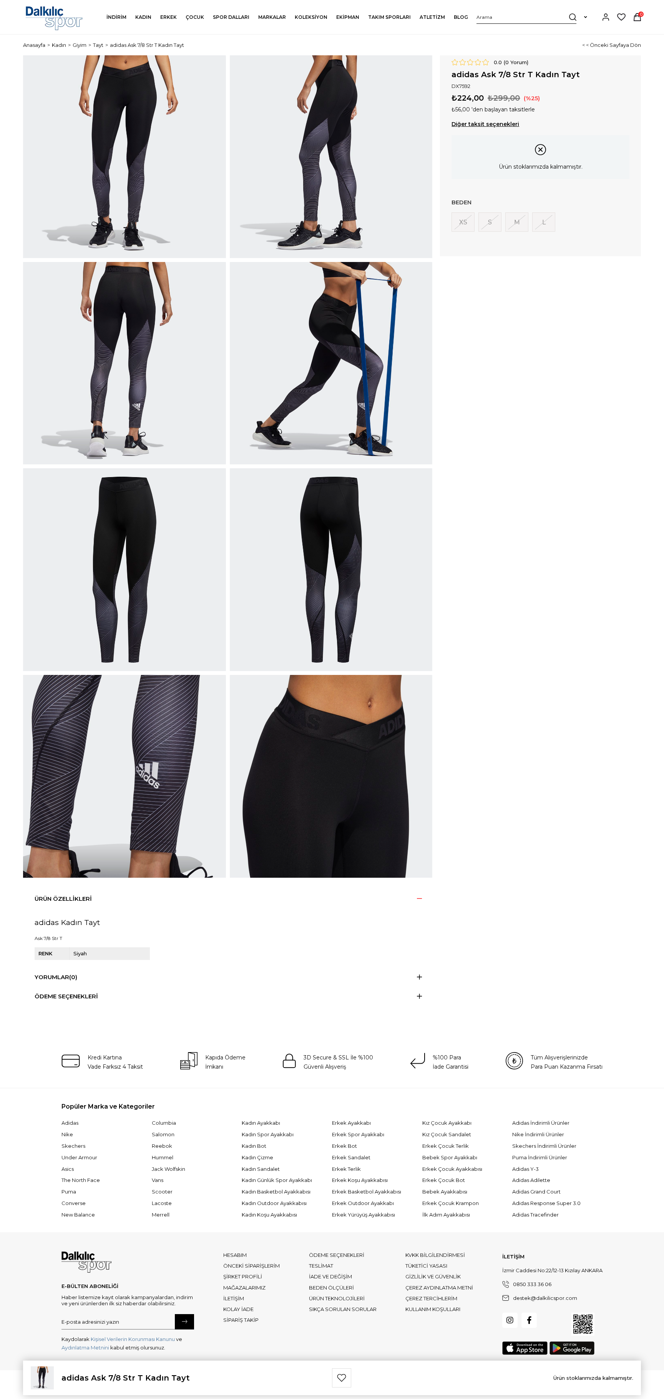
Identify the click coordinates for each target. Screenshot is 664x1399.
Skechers (73, 1146)
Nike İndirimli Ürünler (538, 1134)
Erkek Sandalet (351, 1157)
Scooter (162, 1191)
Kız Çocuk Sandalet (446, 1134)
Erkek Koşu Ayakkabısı (360, 1180)
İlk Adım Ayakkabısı (446, 1215)
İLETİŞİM (233, 1298)
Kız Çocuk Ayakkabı (446, 1123)
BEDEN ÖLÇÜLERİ (331, 1288)
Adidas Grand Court (536, 1191)
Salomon (163, 1134)
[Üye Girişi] (606, 17)
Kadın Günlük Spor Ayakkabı (277, 1180)
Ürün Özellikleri (63, 898)
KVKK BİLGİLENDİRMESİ (435, 1255)
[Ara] (572, 16)
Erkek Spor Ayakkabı (358, 1134)
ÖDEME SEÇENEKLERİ (336, 1255)
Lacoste (162, 1203)
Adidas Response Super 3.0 (546, 1203)
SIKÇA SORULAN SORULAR (343, 1309)
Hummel (162, 1157)
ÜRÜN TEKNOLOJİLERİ (337, 1298)
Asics (67, 1169)
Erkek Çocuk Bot (443, 1180)
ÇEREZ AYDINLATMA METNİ (439, 1288)
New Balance (78, 1215)
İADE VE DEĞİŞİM (330, 1276)
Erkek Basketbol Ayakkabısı (366, 1191)
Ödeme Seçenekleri (66, 996)
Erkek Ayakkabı (351, 1123)
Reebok (162, 1146)
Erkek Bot (344, 1146)
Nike (67, 1134)
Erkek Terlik (346, 1169)
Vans (157, 1180)
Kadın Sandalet (261, 1169)
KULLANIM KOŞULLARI (432, 1309)
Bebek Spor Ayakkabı (449, 1157)
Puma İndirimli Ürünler (539, 1157)
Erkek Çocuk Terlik (445, 1146)
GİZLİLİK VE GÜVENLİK (433, 1276)
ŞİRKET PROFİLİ (242, 1276)
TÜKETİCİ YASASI (426, 1266)
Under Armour (79, 1157)
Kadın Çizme (257, 1157)
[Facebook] (529, 1320)
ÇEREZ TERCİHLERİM (431, 1298)
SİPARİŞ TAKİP (241, 1320)
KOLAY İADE (238, 1309)
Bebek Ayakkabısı (444, 1191)
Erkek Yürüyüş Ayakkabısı (363, 1215)
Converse (73, 1203)
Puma (68, 1191)
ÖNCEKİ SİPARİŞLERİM (251, 1266)
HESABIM (235, 1255)
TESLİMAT (321, 1266)
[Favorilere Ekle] (341, 1377)
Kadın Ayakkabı (261, 1123)
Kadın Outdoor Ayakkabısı (274, 1203)
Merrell (160, 1215)
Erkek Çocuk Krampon (450, 1203)
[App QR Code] (582, 1324)
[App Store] (525, 1348)
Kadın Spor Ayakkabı (268, 1134)
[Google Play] (571, 1348)
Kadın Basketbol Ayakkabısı (276, 1191)
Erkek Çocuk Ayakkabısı (452, 1169)
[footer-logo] (86, 1262)
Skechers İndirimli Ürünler (544, 1146)
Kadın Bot (254, 1146)
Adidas (69, 1123)
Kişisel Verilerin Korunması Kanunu (133, 1339)
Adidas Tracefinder (535, 1215)
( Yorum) (516, 62)
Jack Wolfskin (168, 1169)
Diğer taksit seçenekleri (485, 124)
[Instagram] (510, 1320)
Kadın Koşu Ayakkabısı (269, 1215)
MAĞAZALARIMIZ (244, 1288)
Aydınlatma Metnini (85, 1347)
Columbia (164, 1123)
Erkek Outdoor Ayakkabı (363, 1203)
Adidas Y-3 (525, 1169)
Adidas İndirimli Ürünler (540, 1123)
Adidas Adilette (531, 1180)
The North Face (80, 1180)
